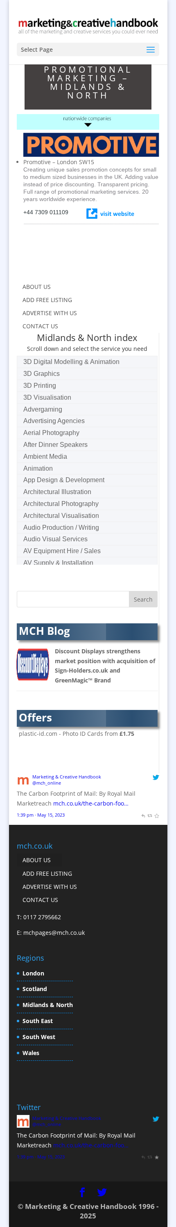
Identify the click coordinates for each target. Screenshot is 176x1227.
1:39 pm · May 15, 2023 (41, 815)
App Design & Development (63, 479)
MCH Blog (44, 630)
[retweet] (149, 815)
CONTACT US (40, 326)
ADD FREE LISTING (47, 300)
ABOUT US (37, 287)
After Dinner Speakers (55, 444)
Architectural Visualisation (61, 515)
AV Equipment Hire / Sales (62, 550)
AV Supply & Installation (58, 562)
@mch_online (46, 783)
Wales (31, 1053)
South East (38, 1021)
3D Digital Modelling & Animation (71, 361)
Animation (38, 468)
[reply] (143, 815)
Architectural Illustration (57, 491)
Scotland (35, 989)
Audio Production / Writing (61, 527)
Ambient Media (45, 456)
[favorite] (156, 815)
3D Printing (39, 385)
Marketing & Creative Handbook (66, 777)
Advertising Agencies (54, 420)
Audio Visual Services (55, 539)
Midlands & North (48, 1005)
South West (39, 1037)
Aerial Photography (51, 432)
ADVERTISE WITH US (50, 313)
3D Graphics (41, 373)
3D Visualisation (47, 397)
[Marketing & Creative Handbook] (23, 783)
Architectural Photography (61, 503)
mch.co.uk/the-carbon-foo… (91, 803)
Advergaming (42, 409)
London (33, 973)
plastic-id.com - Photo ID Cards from (76, 733)
